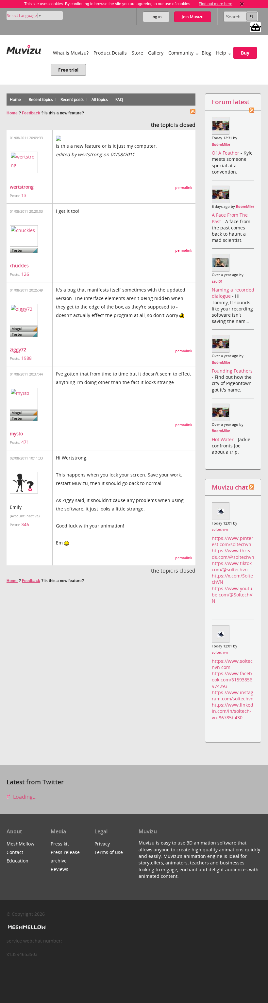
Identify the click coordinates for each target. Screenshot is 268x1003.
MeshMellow (20, 844)
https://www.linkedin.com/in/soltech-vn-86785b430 (232, 711)
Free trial (68, 70)
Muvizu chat (230, 487)
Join (193, 17)
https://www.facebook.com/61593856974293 (232, 679)
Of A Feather (226, 153)
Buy (245, 53)
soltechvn (220, 529)
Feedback (31, 113)
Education (17, 861)
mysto (16, 433)
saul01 (217, 281)
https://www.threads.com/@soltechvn (233, 553)
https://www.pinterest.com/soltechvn (232, 541)
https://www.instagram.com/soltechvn (233, 695)
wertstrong (22, 187)
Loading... (24, 796)
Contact (15, 852)
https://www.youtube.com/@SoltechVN (232, 594)
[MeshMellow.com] (26, 927)
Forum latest (230, 102)
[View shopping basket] (255, 26)
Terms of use (108, 852)
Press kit (60, 844)
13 (23, 195)
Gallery (155, 53)
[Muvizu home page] (24, 48)
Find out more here (215, 4)
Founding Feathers (232, 371)
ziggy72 (18, 349)
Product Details (110, 53)
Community (180, 53)
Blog (206, 53)
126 (25, 274)
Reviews (59, 869)
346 (25, 524)
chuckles (19, 265)
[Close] (242, 4)
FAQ (119, 99)
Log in (156, 17)
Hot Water (223, 439)
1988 (26, 358)
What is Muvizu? (71, 53)
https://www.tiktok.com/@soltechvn (232, 566)
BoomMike (221, 144)
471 (25, 442)
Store (137, 53)
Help (221, 53)
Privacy (102, 844)
